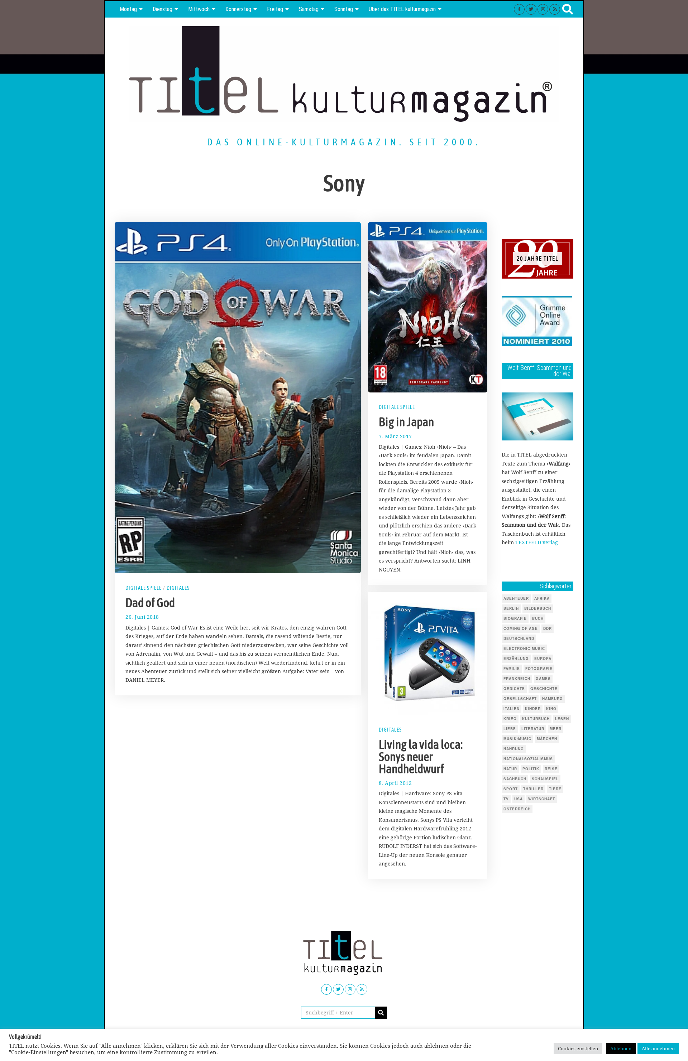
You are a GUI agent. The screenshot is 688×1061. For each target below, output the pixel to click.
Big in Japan (406, 422)
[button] (381, 1013)
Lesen (562, 718)
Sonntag (343, 9)
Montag (128, 9)
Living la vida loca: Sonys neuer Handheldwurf (421, 756)
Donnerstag (238, 9)
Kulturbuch (536, 718)
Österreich (517, 808)
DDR (547, 628)
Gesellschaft (520, 698)
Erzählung (516, 658)
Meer (556, 728)
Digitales (178, 588)
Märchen (547, 738)
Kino (551, 708)
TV (506, 798)
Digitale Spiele (143, 588)
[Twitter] (531, 9)
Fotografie (539, 668)
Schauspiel (545, 778)
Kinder (533, 708)
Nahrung (513, 748)
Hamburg (552, 698)
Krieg (510, 718)
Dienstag (162, 9)
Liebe (509, 728)
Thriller (533, 788)
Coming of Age (520, 628)
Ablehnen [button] (620, 1048)
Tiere (555, 788)
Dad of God (150, 602)
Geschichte (544, 688)
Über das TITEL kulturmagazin (402, 9)
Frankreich (516, 678)
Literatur (532, 728)
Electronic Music (524, 648)
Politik (530, 768)
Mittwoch (199, 9)
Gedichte (514, 688)
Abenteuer (516, 598)
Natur (510, 768)
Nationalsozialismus (528, 758)
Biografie (515, 618)
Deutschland (518, 638)
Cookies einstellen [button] (578, 1048)
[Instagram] (543, 9)
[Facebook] (519, 9)
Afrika (542, 598)
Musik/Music (517, 738)
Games (543, 678)
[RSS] (554, 9)
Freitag (275, 9)
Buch (538, 618)
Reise (551, 768)
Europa (542, 658)
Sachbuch (514, 778)
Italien (511, 708)
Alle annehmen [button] (658, 1048)
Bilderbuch (537, 608)
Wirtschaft (541, 798)
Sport (510, 788)
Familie (511, 668)
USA (518, 798)
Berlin (511, 608)
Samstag (309, 9)
